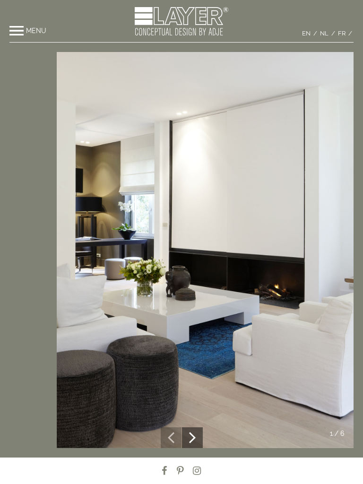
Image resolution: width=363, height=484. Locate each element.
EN (306, 33)
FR (342, 33)
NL (324, 33)
